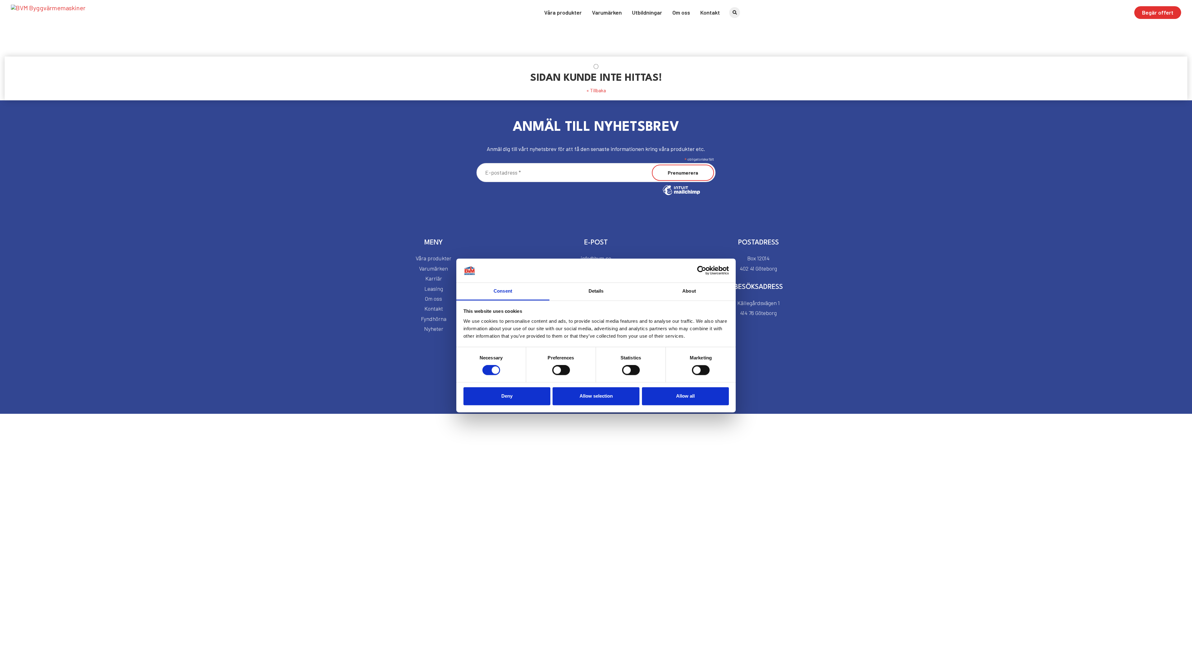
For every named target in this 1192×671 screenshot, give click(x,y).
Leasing (433, 288)
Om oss (681, 12)
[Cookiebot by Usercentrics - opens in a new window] (702, 270)
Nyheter (433, 328)
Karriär (433, 278)
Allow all (685, 396)
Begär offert (1157, 12)
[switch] (561, 370)
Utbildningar (647, 12)
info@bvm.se (596, 258)
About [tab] (689, 291)
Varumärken (607, 12)
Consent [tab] (503, 291)
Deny (506, 396)
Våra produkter (563, 12)
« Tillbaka (596, 90)
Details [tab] (596, 291)
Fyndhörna (433, 318)
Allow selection (596, 396)
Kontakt (710, 12)
